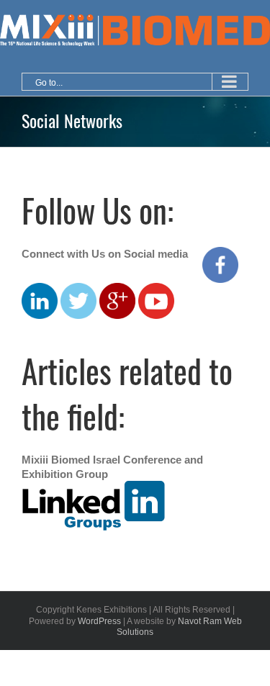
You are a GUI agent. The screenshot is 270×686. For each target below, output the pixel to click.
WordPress (99, 621)
